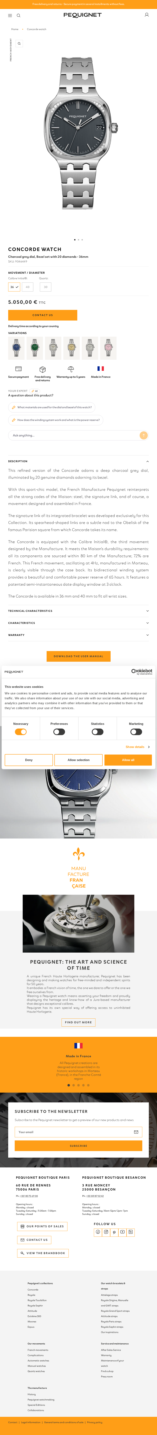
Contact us (43, 315)
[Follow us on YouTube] (122, 1232)
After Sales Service (111, 1350)
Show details (135, 747)
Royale (31, 1295)
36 (12, 287)
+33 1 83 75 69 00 (29, 1196)
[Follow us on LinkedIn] (131, 1232)
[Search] (18, 15)
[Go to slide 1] (74, 239)
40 (27, 287)
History (32, 1394)
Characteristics (21, 622)
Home (14, 29)
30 (45, 287)
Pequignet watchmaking (41, 1399)
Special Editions (36, 1405)
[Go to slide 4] (82, 239)
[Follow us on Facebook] (98, 1232)
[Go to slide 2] (78, 239)
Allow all (128, 760)
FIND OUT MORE (78, 1022)
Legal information (32, 1422)
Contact (14, 1422)
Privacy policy (94, 1422)
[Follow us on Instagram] (106, 1232)
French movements (38, 1350)
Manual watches (37, 1365)
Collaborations (36, 1410)
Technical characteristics (30, 610)
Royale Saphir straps (112, 1326)
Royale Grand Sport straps (115, 1310)
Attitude (32, 1310)
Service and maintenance (115, 1343)
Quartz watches (36, 1371)
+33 (88, 1196)
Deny (29, 760)
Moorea (32, 1321)
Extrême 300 (34, 1316)
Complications (36, 1355)
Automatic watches (38, 1360)
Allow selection (79, 760)
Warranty (16, 635)
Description (18, 461)
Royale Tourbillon (37, 1300)
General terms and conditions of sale (65, 1422)
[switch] (59, 732)
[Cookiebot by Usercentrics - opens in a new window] (134, 672)
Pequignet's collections (40, 1283)
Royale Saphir (35, 1305)
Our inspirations (109, 1332)
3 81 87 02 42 (97, 1196)
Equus (31, 1326)
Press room (107, 1376)
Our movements (36, 1343)
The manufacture (37, 1388)
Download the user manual (78, 656)
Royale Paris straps (111, 1321)
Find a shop (107, 1371)
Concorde (33, 1289)
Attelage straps (109, 1295)
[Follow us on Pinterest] (114, 1232)
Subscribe (78, 1145)
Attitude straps (109, 1316)
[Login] (147, 15)
